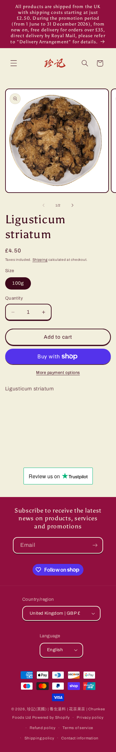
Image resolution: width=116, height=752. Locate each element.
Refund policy (43, 728)
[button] (13, 63)
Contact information (80, 738)
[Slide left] (43, 205)
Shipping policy (39, 738)
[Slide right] (72, 205)
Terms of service (78, 728)
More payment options (58, 372)
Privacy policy (90, 717)
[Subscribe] (95, 545)
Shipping (40, 259)
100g (18, 283)
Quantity (14, 298)
